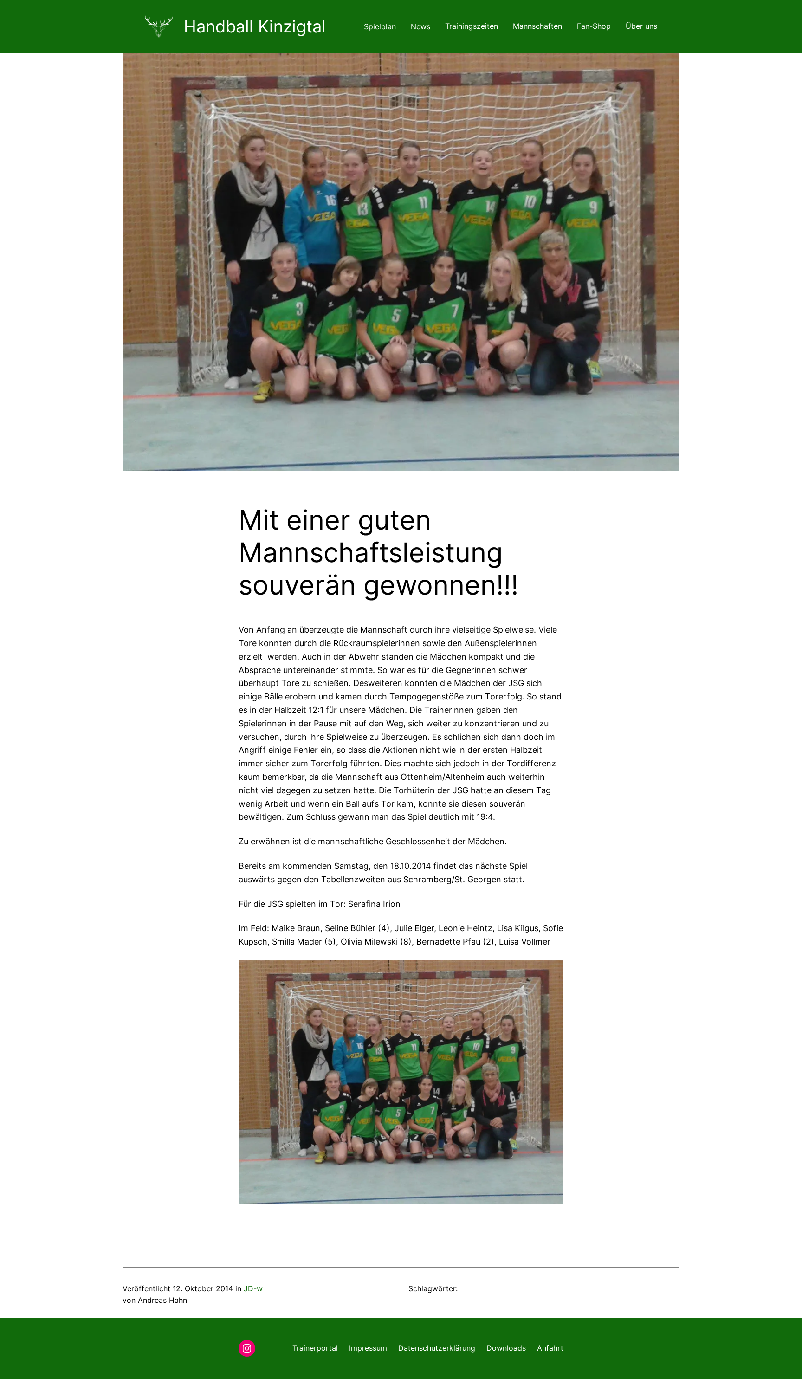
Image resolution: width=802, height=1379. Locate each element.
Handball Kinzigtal (255, 26)
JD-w (253, 1288)
